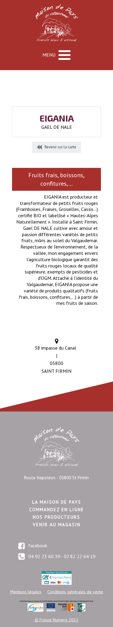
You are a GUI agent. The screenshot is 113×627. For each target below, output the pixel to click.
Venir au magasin (56, 524)
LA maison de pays (56, 502)
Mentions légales (25, 592)
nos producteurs (56, 517)
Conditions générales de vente (75, 592)
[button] (56, 147)
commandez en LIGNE (56, 509)
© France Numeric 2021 (56, 619)
